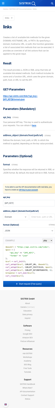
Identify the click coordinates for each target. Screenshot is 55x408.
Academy (27, 361)
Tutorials (27, 372)
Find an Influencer (27, 341)
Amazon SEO (27, 338)
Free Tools (28, 368)
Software (27, 326)
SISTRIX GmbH (28, 299)
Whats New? (27, 388)
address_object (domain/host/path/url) (21, 211)
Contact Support (27, 395)
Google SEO (27, 334)
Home (5, 9)
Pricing (27, 330)
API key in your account (28, 190)
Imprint (27, 318)
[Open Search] (52, 3)
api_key (6, 197)
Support (27, 379)
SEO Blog (27, 365)
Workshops (27, 357)
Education (28, 311)
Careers (27, 307)
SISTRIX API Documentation (20, 9)
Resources (27, 349)
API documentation (27, 391)
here (34, 125)
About (27, 303)
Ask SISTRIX (27, 353)
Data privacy (27, 314)
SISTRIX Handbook (27, 384)
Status (27, 399)
